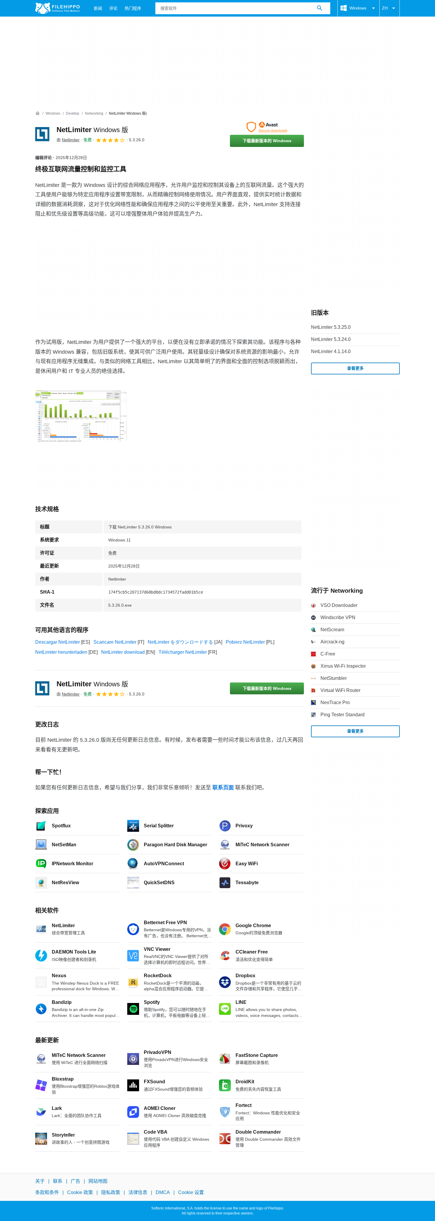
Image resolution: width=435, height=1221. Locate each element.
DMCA (163, 1192)
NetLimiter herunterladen (61, 652)
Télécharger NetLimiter (183, 652)
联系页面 (223, 788)
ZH (385, 8)
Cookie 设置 (191, 1192)
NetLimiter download (123, 652)
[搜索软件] (320, 8)
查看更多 (355, 368)
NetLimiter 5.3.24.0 (331, 339)
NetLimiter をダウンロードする (180, 642)
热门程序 (133, 8)
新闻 (98, 8)
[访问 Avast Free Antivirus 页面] (267, 127)
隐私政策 (110, 1192)
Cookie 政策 (80, 1192)
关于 (40, 1181)
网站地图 (97, 1181)
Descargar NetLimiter (57, 642)
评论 (113, 8)
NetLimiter (92, 130)
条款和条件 (47, 1192)
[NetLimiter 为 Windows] (42, 134)
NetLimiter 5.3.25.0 (331, 327)
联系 (57, 1181)
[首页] (37, 113)
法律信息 (137, 1192)
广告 (75, 1181)
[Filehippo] (57, 8)
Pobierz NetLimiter (245, 642)
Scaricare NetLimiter (115, 642)
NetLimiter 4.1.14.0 (331, 351)
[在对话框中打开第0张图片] (81, 416)
